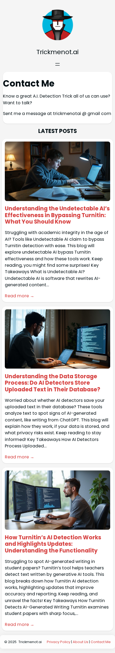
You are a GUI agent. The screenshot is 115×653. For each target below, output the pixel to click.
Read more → (19, 296)
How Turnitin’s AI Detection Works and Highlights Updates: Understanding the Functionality (53, 544)
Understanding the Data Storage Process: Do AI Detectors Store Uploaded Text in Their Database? (52, 383)
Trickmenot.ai (57, 51)
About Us (80, 641)
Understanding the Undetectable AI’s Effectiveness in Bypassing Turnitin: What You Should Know (57, 215)
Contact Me (101, 641)
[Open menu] (57, 64)
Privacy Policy (58, 641)
